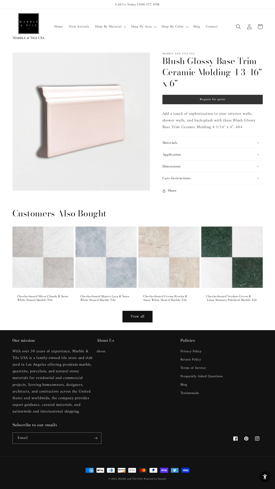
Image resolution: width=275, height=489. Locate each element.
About (100, 351)
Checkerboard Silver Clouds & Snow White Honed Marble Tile (43, 298)
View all (137, 316)
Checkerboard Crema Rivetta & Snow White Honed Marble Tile (165, 298)
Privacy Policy (191, 351)
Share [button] (172, 191)
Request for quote (212, 99)
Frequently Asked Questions (201, 376)
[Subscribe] (95, 438)
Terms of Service (193, 368)
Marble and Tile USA (130, 479)
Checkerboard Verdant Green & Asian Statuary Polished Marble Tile (231, 298)
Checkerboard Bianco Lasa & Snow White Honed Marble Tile (105, 298)
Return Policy (190, 360)
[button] (110, 27)
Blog (183, 385)
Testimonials (189, 393)
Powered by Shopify (155, 479)
